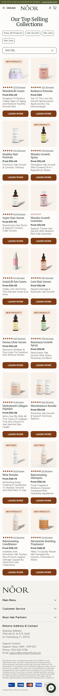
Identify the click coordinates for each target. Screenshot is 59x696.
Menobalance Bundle (43, 405)
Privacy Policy (8, 690)
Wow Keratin (10, 474)
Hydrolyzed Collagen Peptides (15, 407)
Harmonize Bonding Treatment (43, 543)
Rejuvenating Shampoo (39, 476)
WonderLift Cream (14, 91)
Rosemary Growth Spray (42, 344)
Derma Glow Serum (14, 342)
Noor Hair (12, 660)
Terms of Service (21, 690)
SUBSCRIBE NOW (49, 2)
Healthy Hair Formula (10, 156)
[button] (4, 8)
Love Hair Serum (41, 281)
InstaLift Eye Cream (14, 281)
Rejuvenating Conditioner (11, 543)
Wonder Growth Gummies (40, 219)
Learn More (15, 113)
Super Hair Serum (13, 217)
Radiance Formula (42, 91)
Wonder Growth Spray (40, 156)
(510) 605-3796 (19, 650)
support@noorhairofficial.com (25, 653)
